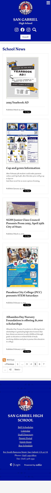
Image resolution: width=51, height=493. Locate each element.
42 (10, 370)
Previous (10, 364)
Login (14, 464)
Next (17, 370)
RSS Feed (10, 360)
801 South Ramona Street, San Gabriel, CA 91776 (25, 452)
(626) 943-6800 (29, 455)
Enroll (25, 37)
